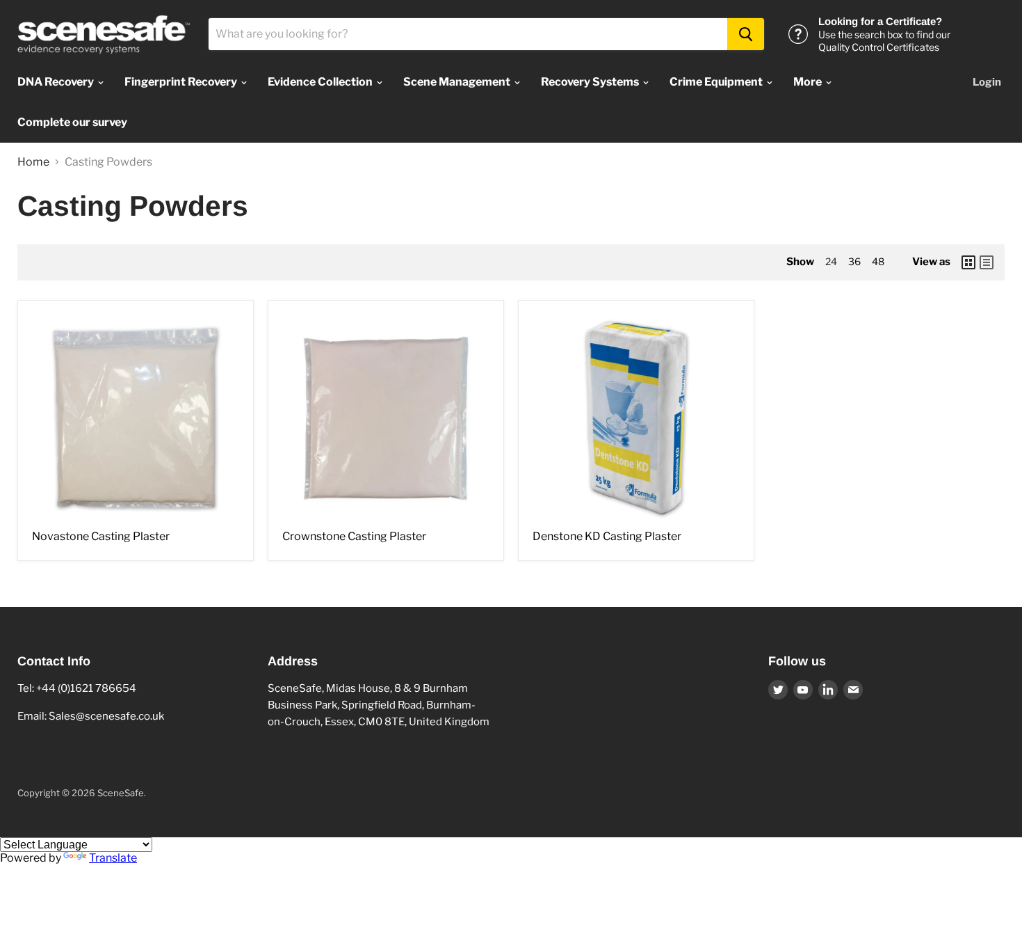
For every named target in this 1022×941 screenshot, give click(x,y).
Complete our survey (72, 122)
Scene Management (457, 81)
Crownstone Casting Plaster (354, 536)
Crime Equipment (717, 81)
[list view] (986, 262)
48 (878, 261)
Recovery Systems (591, 81)
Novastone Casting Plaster (101, 536)
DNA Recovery (56, 81)
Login (987, 82)
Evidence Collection (321, 81)
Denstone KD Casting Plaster (607, 536)
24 (831, 261)
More (808, 81)
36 (854, 261)
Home (33, 162)
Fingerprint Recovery (181, 81)
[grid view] (968, 262)
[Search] (745, 34)
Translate (113, 857)
